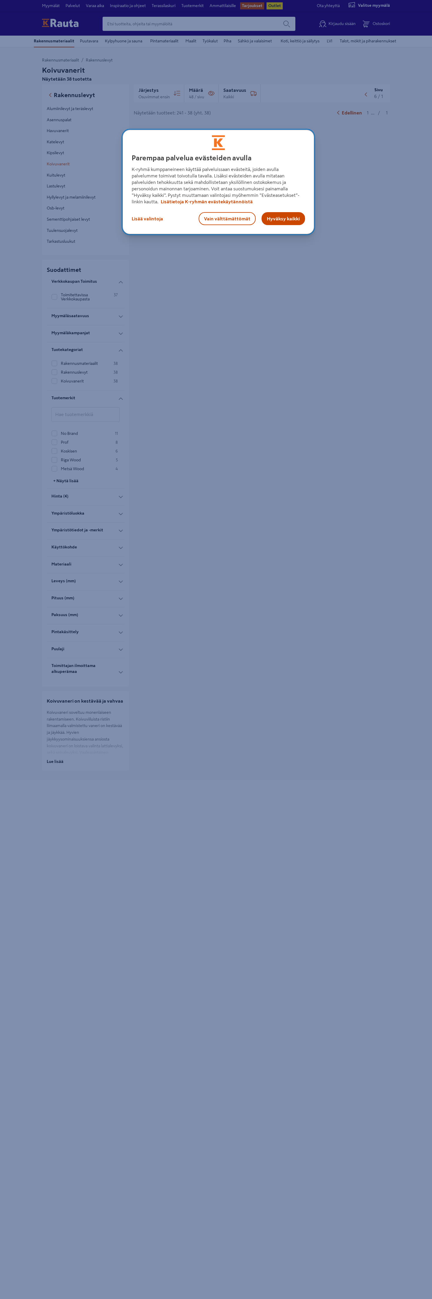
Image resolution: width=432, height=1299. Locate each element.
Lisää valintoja (147, 218)
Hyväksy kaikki (283, 218)
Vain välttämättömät (227, 218)
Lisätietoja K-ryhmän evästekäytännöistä (206, 201)
